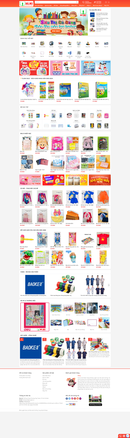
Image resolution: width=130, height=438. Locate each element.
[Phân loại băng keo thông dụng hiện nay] (92, 20)
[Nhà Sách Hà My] (53, 21)
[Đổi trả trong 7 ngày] (53, 180)
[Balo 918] (27, 143)
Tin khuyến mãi (94, 10)
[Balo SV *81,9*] (27, 162)
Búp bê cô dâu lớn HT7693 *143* (88, 265)
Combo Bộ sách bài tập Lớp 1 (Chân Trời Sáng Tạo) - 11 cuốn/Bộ (65, 99)
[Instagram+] (72, 398)
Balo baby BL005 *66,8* (41, 151)
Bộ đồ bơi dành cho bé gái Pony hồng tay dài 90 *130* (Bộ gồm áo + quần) (88, 223)
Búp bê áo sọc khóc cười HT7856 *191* (73, 265)
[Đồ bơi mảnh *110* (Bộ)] (57, 216)
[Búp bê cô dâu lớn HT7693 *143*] (88, 257)
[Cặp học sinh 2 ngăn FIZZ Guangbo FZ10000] (88, 162)
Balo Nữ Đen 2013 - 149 (102, 151)
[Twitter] (69, 398)
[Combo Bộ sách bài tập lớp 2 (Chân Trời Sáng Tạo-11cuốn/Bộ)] (83, 90)
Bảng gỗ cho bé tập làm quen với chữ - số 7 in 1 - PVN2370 (88, 246)
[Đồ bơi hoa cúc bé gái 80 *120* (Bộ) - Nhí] (27, 216)
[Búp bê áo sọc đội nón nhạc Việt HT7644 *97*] (57, 257)
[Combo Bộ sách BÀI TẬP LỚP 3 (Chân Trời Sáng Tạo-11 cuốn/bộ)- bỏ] (47, 90)
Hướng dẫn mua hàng (24, 375)
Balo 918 (22, 151)
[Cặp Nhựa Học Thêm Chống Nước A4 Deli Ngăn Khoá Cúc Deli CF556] (103, 162)
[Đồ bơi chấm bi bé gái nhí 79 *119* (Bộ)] (57, 197)
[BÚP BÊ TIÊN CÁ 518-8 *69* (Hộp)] (57, 239)
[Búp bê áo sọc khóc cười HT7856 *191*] (73, 257)
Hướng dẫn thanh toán (25, 377)
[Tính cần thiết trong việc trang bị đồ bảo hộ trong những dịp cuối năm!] (92, 25)
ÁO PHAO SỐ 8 (69, 223)
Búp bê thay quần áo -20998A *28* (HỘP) (73, 246)
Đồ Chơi (56, 5)
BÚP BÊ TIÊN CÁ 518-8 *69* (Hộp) (57, 246)
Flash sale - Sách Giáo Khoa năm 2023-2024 (37, 78)
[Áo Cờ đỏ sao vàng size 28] (103, 239)
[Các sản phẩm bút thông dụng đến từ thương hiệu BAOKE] (92, 14)
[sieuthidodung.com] (26, 3)
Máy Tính (106, 5)
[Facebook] (67, 398)
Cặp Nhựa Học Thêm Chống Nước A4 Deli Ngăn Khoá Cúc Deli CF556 (103, 169)
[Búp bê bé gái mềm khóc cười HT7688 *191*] (103, 257)
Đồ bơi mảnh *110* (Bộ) (56, 223)
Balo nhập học (25, 133)
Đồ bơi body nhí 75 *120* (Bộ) (27, 205)
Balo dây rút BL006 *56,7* (72, 151)
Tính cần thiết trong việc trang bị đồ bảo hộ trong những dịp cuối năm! (102, 24)
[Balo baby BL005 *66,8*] (42, 143)
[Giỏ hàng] (109, 2)
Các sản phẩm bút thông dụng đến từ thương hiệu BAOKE (102, 14)
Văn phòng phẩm (64, 5)
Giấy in (88, 5)
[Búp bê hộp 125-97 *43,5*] (42, 239)
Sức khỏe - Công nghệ (28, 335)
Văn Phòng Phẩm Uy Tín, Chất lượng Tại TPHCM (101, 29)
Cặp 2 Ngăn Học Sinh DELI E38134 (57, 169)
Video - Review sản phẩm (29, 272)
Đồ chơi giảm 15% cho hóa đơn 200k (33, 230)
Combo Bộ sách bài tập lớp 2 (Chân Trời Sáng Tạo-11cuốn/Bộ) (83, 99)
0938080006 (27, 401)
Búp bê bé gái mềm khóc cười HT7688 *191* (103, 265)
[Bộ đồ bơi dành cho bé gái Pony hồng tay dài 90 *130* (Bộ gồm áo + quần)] (88, 216)
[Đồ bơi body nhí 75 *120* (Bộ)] (27, 197)
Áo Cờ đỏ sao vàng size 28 (103, 246)
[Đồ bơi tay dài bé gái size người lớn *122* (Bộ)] (103, 197)
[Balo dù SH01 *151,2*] (88, 143)
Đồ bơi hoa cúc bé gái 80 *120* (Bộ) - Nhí (27, 223)
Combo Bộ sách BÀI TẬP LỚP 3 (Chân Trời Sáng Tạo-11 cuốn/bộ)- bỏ (47, 99)
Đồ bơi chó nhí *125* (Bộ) (72, 205)
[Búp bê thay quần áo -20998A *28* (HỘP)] (73, 239)
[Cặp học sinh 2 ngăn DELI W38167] (73, 162)
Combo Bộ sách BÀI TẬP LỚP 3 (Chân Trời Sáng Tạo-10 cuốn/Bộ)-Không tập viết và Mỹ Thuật (101, 99)
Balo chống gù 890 (55, 151)
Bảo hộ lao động (97, 5)
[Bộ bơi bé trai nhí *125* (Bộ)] (103, 216)
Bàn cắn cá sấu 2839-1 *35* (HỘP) (27, 265)
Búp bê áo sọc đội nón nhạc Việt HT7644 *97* (57, 265)
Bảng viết (74, 5)
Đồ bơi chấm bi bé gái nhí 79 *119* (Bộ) (57, 205)
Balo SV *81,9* (23, 169)
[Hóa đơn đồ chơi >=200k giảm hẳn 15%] (96, 68)
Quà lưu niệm (48, 5)
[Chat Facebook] (123, 435)
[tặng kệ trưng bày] (77, 180)
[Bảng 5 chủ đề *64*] (42, 257)
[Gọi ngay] (120, 435)
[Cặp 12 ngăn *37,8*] (42, 162)
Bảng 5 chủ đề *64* (40, 265)
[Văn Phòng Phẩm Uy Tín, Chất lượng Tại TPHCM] (92, 30)
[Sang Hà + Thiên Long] (34, 317)
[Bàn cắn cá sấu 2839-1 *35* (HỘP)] (27, 257)
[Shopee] (78, 398)
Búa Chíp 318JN (24, 246)
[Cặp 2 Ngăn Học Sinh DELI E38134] (57, 162)
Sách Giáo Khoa (39, 5)
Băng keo (81, 5)
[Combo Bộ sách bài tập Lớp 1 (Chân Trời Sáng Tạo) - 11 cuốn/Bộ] (65, 90)
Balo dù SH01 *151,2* (86, 151)
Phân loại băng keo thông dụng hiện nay (102, 19)
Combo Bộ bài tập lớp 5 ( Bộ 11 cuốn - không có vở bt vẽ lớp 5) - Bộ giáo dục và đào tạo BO (28, 99)
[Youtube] (75, 398)
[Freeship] (30, 180)
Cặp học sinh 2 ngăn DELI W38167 (73, 169)
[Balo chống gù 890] (57, 143)
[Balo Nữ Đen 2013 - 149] (103, 143)
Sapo (46, 410)
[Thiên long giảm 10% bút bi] (34, 68)
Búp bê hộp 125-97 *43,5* (41, 246)
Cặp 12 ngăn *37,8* (40, 169)
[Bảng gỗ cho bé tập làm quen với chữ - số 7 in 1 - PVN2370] (88, 239)
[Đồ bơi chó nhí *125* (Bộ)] (73, 197)
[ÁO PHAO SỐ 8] (73, 216)
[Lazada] (80, 398)
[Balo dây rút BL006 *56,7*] (73, 143)
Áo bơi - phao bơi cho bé (29, 188)
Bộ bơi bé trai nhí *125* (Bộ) (103, 223)
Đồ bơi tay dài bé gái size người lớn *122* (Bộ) (103, 205)
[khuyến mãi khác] (100, 180)
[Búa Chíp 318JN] (27, 239)
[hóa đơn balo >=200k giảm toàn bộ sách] (65, 68)
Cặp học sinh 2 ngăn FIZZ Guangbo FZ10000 (88, 169)
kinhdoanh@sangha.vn (28, 400)
